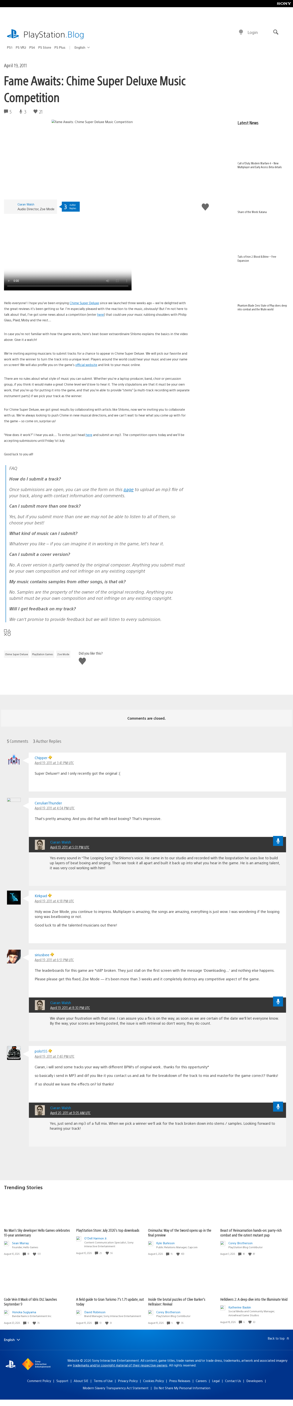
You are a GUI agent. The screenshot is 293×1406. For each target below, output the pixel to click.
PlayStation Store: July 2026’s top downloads (107, 1230)
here (100, 314)
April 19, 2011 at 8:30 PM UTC (70, 1007)
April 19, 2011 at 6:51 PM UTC (54, 959)
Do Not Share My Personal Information (182, 1388)
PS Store (44, 47)
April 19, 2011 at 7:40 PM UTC (54, 1056)
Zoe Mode (63, 654)
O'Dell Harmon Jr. (95, 1238)
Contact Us (233, 1381)
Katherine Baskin (239, 1307)
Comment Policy (39, 1381)
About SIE (81, 1381)
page (129, 489)
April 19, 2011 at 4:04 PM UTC (55, 808)
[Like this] (35, 1254)
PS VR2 (21, 47)
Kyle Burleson (165, 1243)
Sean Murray (20, 1243)
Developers (254, 1381)
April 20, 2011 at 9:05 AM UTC (70, 1112)
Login (253, 32)
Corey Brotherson (240, 1243)
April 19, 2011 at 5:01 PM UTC (69, 847)
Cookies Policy (153, 1381)
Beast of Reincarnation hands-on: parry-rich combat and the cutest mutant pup (251, 1232)
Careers (201, 1381)
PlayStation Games (42, 654)
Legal (216, 1381)
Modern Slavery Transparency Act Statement (115, 1388)
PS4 (32, 47)
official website (86, 365)
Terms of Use (103, 1381)
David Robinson (94, 1312)
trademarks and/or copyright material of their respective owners (120, 1365)
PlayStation (53, 34)
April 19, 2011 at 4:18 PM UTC (54, 901)
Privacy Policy (128, 1381)
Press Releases (179, 1381)
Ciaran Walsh (26, 204)
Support (62, 1381)
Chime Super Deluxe (84, 303)
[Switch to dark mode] (241, 32)
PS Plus (59, 47)
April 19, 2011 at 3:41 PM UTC (54, 762)
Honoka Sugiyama (24, 1312)
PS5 (10, 47)
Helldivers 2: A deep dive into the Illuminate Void (253, 1299)
